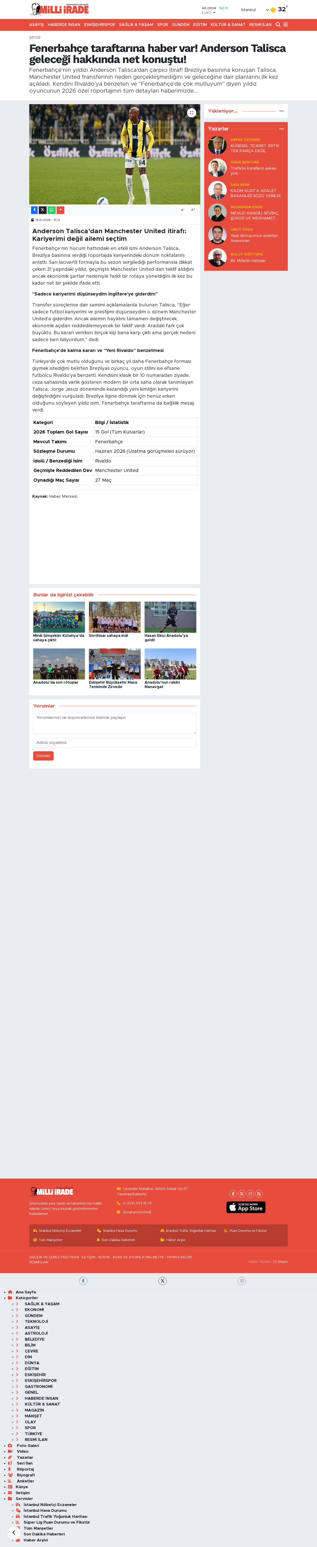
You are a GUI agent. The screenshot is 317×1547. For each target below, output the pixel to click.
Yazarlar (24, 1457)
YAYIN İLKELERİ (179, 1257)
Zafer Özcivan (245, 139)
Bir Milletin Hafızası (248, 261)
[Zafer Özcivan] (217, 145)
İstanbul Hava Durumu (120, 1231)
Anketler (25, 1481)
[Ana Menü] (284, 25)
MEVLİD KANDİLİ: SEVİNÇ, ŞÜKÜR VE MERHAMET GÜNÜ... (255, 216)
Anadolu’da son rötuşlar (55, 682)
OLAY (30, 1422)
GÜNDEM (180, 25)
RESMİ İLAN (260, 25)
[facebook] (83, 1281)
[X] (242, 1194)
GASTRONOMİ (38, 1387)
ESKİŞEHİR (35, 1375)
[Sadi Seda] (217, 190)
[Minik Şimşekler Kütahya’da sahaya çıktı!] (59, 617)
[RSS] (259, 1194)
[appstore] (246, 1207)
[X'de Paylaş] (43, 210)
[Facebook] (233, 1194)
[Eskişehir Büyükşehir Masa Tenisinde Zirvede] (115, 664)
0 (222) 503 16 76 (137, 1203)
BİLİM (30, 1345)
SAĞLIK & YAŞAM (136, 25)
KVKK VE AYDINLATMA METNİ (138, 1257)
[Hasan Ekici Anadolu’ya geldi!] (170, 617)
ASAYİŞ (36, 25)
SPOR (162, 25)
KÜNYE (104, 1257)
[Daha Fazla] (60, 210)
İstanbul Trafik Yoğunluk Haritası (191, 1231)
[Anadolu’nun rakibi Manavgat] (170, 664)
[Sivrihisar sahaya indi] (115, 617)
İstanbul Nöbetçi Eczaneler (60, 1231)
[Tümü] (281, 111)
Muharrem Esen (246, 207)
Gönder (43, 756)
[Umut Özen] (217, 235)
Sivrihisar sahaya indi (108, 636)
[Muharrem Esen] (217, 212)
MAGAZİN (34, 1410)
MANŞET (33, 1416)
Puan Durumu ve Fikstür (248, 1231)
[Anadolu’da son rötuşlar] (59, 664)
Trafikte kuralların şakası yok (253, 170)
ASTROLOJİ (36, 1333)
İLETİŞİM (88, 1257)
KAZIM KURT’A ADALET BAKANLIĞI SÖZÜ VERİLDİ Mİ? (255, 193)
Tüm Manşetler (50, 1240)
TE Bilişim (280, 1262)
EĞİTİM (200, 25)
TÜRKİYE (33, 1434)
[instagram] (242, 1281)
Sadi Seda (240, 184)
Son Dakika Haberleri (118, 1240)
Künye (22, 1487)
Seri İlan (24, 1463)
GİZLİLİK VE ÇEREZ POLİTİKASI (54, 1257)
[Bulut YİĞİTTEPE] (217, 257)
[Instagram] (250, 1194)
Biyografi (25, 1475)
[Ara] (278, 25)
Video (22, 1451)
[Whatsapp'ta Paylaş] (52, 210)
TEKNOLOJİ (36, 1322)
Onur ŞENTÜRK (245, 162)
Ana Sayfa (26, 1292)
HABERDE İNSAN (64, 25)
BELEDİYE (34, 1339)
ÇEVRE (31, 1351)
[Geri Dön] (14, 1533)
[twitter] (162, 1281)
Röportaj (25, 1469)
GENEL (31, 1392)
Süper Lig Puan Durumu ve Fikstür (57, 1522)
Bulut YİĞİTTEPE (247, 254)
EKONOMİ (34, 1310)
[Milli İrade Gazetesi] (59, 9)
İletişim (23, 1493)
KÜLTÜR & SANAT (228, 25)
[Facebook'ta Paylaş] (34, 210)
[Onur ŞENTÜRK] (217, 168)
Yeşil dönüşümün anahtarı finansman (254, 238)
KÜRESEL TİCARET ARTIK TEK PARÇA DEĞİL (255, 148)
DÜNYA (31, 1363)
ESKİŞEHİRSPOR (99, 25)
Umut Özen (241, 229)
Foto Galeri (27, 1446)
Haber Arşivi (175, 1240)
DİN (28, 1357)
